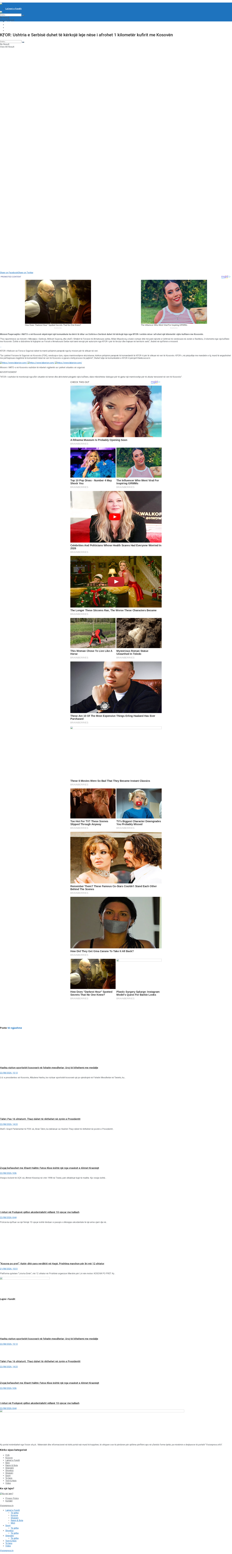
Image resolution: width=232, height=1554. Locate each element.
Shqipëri (9, 1473)
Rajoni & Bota (17, 16)
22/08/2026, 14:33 (9, 1124)
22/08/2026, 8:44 (8, 1217)
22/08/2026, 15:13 (9, 1073)
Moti (7, 1463)
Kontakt (8, 1501)
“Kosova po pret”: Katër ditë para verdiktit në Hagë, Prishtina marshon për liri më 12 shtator (52, 1263)
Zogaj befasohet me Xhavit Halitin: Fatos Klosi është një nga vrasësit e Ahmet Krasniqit (49, 1168)
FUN (7, 1455)
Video (8, 1483)
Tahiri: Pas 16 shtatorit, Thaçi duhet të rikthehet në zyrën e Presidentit (40, 1119)
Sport (8, 21)
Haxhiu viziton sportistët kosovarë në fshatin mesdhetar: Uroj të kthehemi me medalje (49, 1067)
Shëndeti (10, 27)
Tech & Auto (11, 1480)
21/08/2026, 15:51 (9, 1269)
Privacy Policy (12, 1498)
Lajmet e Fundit (13, 8)
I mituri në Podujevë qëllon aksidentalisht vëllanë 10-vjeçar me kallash (39, 1212)
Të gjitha (15, 1513)
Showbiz (9, 24)
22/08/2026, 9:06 (8, 1173)
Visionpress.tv (7, 1505)
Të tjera (9, 30)
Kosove (9, 1457)
